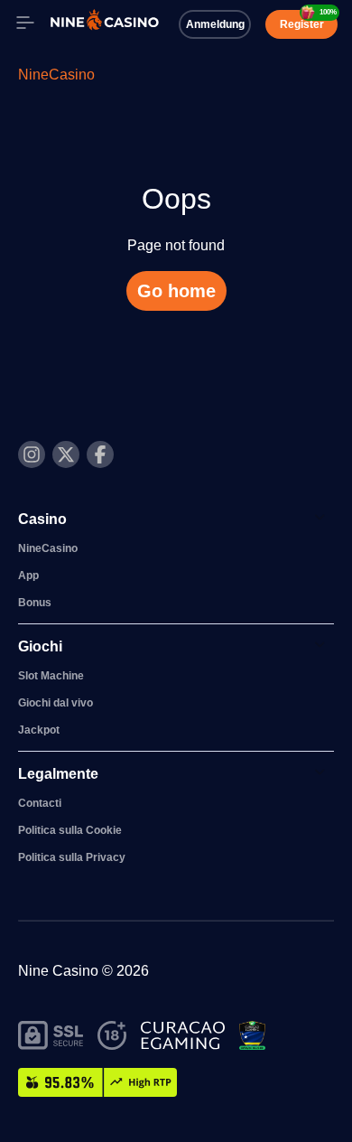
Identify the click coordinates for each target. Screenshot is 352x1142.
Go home (176, 291)
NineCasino (56, 74)
